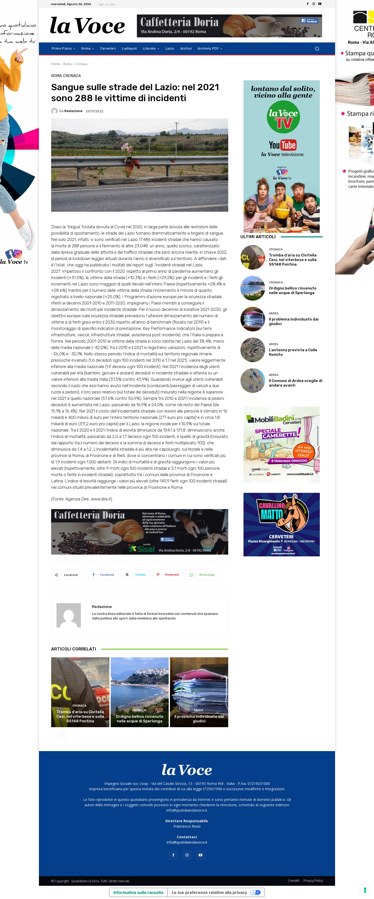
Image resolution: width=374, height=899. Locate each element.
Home (55, 64)
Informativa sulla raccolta (138, 892)
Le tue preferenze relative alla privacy (209, 892)
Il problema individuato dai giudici (199, 718)
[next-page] (62, 735)
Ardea (198, 710)
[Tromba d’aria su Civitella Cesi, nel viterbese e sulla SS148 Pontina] (80, 692)
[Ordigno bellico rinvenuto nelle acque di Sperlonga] (140, 692)
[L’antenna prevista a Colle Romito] (252, 350)
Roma (67, 64)
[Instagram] (314, 4)
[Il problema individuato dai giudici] (199, 692)
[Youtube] (320, 4)
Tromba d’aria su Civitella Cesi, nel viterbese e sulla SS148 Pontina (80, 716)
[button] (317, 49)
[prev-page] (54, 735)
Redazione (73, 111)
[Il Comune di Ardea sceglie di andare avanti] (252, 380)
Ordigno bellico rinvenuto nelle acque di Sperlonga (139, 718)
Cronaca (81, 64)
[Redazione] (55, 111)
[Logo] (87, 25)
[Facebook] (308, 4)
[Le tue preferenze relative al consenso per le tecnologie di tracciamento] (365, 890)
